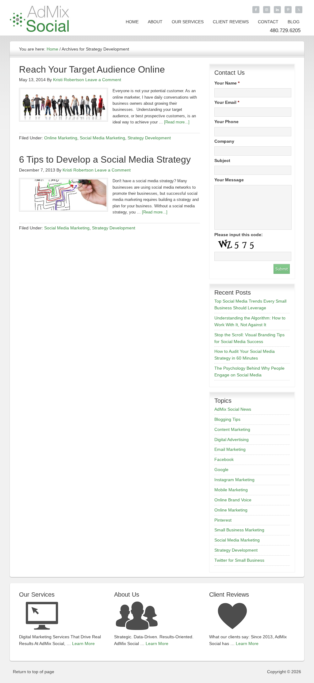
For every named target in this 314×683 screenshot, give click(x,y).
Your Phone (226, 121)
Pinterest (223, 520)
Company (224, 141)
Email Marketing (230, 449)
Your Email (226, 102)
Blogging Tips (227, 419)
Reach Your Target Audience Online (92, 69)
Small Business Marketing (239, 529)
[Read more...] (177, 122)
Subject (222, 160)
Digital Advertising (231, 439)
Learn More (83, 643)
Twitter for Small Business (239, 560)
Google (221, 469)
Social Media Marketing (102, 137)
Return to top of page (33, 671)
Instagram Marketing (234, 479)
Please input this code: (238, 234)
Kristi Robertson (68, 79)
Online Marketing (60, 137)
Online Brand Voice (232, 499)
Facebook (224, 459)
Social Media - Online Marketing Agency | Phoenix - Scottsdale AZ (40, 17)
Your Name (226, 83)
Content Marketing (232, 429)
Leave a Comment (103, 79)
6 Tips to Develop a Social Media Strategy (105, 159)
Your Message (229, 179)
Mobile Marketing (231, 489)
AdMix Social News (232, 409)
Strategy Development (149, 137)
